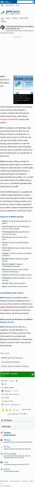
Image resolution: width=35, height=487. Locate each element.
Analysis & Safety (24, 18)
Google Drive (5, 119)
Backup (17, 5)
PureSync (7, 469)
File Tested (8, 420)
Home (2, 18)
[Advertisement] (17, 56)
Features (8, 18)
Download (3, 21)
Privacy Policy (4, 481)
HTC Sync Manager (10, 453)
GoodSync (7, 432)
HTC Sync (7, 446)
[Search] (32, 2)
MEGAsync (7, 440)
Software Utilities (9, 5)
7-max (6, 462)
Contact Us (25, 481)
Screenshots (15, 18)
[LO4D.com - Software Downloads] (2, 5)
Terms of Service (15, 481)
